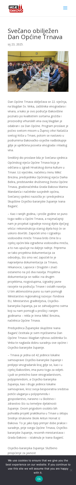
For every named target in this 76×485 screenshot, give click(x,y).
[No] (71, 470)
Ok (39, 479)
